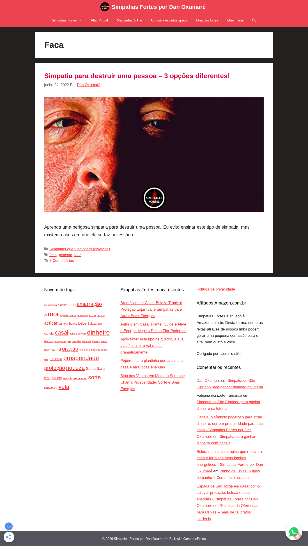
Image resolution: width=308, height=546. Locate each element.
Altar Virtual (99, 20)
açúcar (50, 323)
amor (51, 314)
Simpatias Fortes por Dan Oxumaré (159, 7)
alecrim (62, 305)
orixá (82, 349)
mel (58, 349)
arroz (92, 315)
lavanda (86, 341)
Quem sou (235, 20)
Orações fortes (207, 20)
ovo (88, 349)
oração (70, 349)
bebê (82, 323)
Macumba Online (129, 20)
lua (53, 349)
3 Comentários (61, 260)
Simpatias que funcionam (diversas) (79, 249)
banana (63, 323)
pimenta (65, 255)
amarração (89, 304)
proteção (54, 368)
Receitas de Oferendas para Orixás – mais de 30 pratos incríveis (227, 512)
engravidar (74, 341)
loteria (104, 341)
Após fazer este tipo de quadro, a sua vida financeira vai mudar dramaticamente (152, 345)
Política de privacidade (216, 289)
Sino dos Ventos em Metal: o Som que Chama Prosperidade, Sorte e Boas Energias (152, 382)
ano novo (83, 315)
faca (53, 255)
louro (47, 349)
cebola (73, 333)
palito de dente (99, 349)
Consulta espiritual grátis (169, 20)
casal (61, 332)
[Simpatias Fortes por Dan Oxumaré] (104, 7)
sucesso (50, 387)
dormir (48, 341)
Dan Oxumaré (208, 380)
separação (80, 378)
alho (72, 304)
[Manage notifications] (297, 536)
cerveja (82, 333)
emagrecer (61, 341)
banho (73, 323)
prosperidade (81, 358)
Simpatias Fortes (64, 20)
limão (96, 341)
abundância (50, 305)
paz (46, 359)
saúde (57, 378)
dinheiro (98, 332)
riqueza (75, 368)
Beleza (92, 323)
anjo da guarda (68, 315)
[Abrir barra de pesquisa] (254, 20)
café (100, 323)
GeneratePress (194, 539)
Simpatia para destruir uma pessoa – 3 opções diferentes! (137, 76)
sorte (94, 377)
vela (77, 255)
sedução (67, 378)
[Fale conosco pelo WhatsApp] (293, 531)
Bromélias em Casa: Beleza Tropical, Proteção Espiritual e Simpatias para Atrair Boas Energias (151, 309)
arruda (101, 315)
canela (49, 333)
